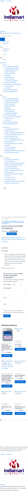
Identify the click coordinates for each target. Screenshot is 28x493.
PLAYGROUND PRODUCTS (10, 91)
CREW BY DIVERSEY (10, 73)
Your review (7, 288)
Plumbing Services (9, 141)
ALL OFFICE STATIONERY (9, 82)
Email (5, 304)
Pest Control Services (10, 147)
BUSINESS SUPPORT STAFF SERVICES (15, 150)
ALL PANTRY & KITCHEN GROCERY (12, 84)
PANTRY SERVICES (10, 131)
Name (5, 297)
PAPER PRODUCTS (9, 77)
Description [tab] (4, 248)
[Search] (2, 39)
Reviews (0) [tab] (4, 251)
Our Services (6, 127)
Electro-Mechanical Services (12, 138)
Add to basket (11, 233)
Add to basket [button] (7, 355)
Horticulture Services (10, 149)
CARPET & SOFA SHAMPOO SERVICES (15, 133)
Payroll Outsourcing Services (12, 152)
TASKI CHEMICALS (10, 79)
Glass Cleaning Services (11, 136)
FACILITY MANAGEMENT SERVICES (14, 140)
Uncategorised (8, 217)
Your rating (7, 284)
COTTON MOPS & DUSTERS (12, 68)
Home (4, 64)
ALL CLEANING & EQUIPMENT (11, 66)
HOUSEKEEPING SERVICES (12, 129)
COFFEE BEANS (9, 86)
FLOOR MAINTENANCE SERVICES (13, 134)
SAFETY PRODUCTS (10, 72)
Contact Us (6, 42)
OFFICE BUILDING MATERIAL (10, 90)
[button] (14, 47)
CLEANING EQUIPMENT (11, 81)
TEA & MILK (8, 88)
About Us (5, 43)
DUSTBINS (7, 75)
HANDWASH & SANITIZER (11, 70)
